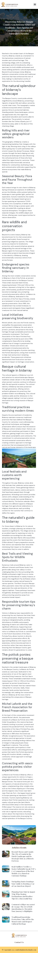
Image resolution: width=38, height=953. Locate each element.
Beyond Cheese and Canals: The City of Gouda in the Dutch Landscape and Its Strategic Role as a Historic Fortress (23, 856)
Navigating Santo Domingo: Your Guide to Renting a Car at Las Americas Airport (23, 883)
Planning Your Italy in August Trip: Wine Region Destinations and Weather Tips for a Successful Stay (23, 895)
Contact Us (19, 942)
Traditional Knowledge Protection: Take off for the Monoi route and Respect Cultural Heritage (23, 920)
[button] (34, 4)
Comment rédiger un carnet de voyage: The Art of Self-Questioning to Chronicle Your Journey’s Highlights (23, 907)
